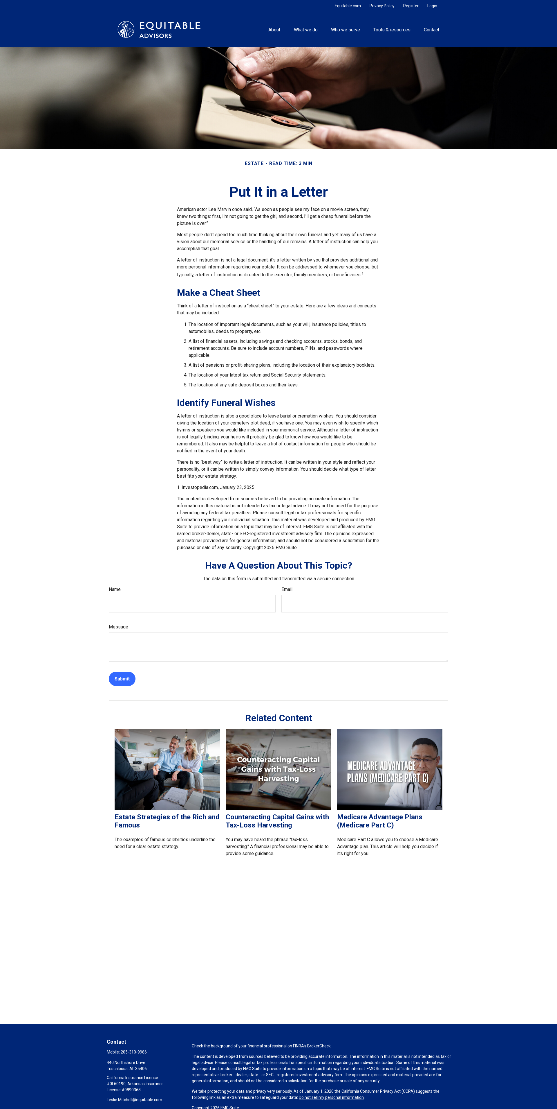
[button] (274, 29)
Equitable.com (348, 5)
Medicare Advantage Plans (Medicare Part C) (379, 821)
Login (432, 5)
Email (286, 589)
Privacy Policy (382, 5)
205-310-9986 (134, 1052)
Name (115, 589)
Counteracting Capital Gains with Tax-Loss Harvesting (277, 821)
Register (411, 5)
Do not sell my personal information (331, 1097)
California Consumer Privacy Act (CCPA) (378, 1091)
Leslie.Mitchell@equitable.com (134, 1099)
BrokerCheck (319, 1046)
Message (118, 627)
